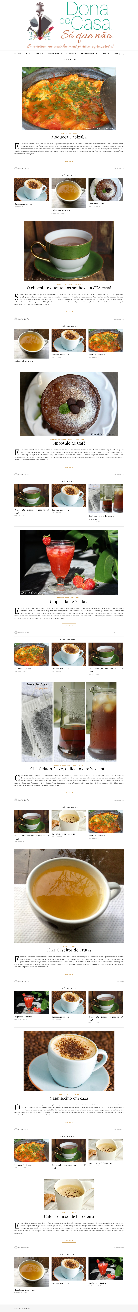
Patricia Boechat (23, 168)
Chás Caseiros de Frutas (62, 210)
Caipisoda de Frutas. (69, 601)
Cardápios (105, 54)
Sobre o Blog (24, 54)
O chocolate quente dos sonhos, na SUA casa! (69, 287)
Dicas (115, 54)
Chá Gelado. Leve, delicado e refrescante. (69, 768)
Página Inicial (70, 60)
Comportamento (54, 54)
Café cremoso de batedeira (63, 834)
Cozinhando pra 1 (69, 284)
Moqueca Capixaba (69, 136)
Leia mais (69, 161)
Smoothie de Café (96, 203)
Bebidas (64, 133)
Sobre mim (38, 54)
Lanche (81, 284)
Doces (77, 439)
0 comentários (119, 168)
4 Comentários (119, 319)
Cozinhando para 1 (88, 54)
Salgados (73, 133)
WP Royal (27, 1308)
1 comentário (119, 981)
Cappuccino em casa (23, 204)
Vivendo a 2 (71, 54)
